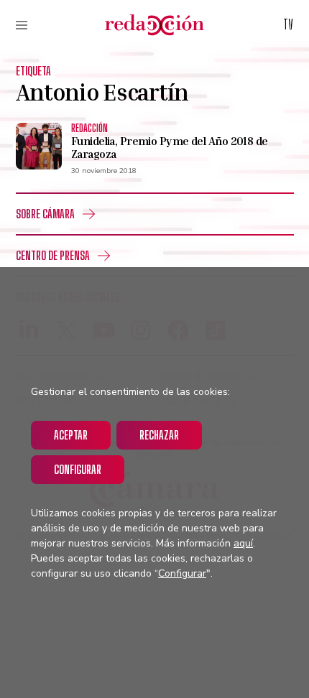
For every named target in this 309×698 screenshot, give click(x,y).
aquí (243, 543)
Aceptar (71, 435)
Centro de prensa (53, 255)
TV (288, 24)
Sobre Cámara (45, 213)
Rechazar (159, 435)
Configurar (77, 469)
